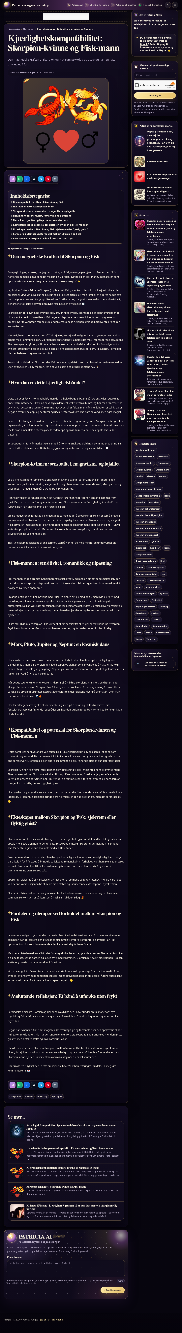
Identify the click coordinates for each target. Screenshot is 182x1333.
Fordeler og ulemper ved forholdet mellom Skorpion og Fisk (47, 233)
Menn (138, 587)
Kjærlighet (57, 1096)
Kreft (162, 560)
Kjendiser (154, 547)
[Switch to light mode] (168, 5)
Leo (163, 574)
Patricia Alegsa (27, 72)
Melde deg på (155, 95)
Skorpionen (28, 29)
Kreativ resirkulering (146, 560)
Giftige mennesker (145, 482)
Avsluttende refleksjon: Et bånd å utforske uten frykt (43, 238)
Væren (139, 639)
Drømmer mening (144, 463)
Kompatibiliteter (144, 554)
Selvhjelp (164, 606)
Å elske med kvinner (146, 450)
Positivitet (157, 600)
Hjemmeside (14, 29)
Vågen (149, 632)
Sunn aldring (142, 626)
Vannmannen (162, 632)
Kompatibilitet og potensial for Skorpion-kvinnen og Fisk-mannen (50, 224)
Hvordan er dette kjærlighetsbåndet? (34, 206)
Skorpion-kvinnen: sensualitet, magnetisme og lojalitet (44, 211)
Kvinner (139, 567)
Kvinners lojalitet (156, 567)
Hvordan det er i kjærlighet (149, 515)
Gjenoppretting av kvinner (149, 489)
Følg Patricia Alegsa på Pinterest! (27, 248)
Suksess (156, 619)
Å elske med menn (145, 456)
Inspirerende (142, 541)
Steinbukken (142, 619)
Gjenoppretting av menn (148, 495)
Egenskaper (163, 463)
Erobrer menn (162, 469)
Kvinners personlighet (146, 574)
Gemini (162, 476)
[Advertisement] (66, 16)
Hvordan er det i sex (146, 521)
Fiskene (29, 1096)
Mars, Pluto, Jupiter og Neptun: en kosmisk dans (40, 220)
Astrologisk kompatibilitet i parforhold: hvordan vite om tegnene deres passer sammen (71, 1127)
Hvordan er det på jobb (147, 534)
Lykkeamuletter (157, 580)
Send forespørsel (113, 1290)
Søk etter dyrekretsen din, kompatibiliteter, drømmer (152, 664)
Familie (139, 476)
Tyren (138, 632)
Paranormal (141, 600)
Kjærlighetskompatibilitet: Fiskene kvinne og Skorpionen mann (62, 1168)
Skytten (155, 613)
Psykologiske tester (145, 606)
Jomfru (156, 541)
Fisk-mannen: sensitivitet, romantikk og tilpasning (42, 215)
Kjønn (167, 547)
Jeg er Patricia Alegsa (150, 14)
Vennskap (151, 639)
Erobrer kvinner (143, 469)
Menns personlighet (145, 593)
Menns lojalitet (153, 587)
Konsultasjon (14, 1257)
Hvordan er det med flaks (148, 528)
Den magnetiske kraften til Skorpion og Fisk (38, 202)
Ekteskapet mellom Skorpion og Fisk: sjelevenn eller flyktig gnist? (50, 229)
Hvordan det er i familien (148, 508)
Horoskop (42, 1096)
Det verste (163, 456)
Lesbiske (140, 580)
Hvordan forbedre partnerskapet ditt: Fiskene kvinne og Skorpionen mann (69, 1148)
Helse (167, 495)
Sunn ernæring (160, 626)
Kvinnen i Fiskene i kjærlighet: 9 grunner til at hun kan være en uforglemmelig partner (71, 1207)
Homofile (140, 502)
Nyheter (164, 593)
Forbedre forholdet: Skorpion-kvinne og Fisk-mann (56, 1186)
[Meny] (175, 5)
